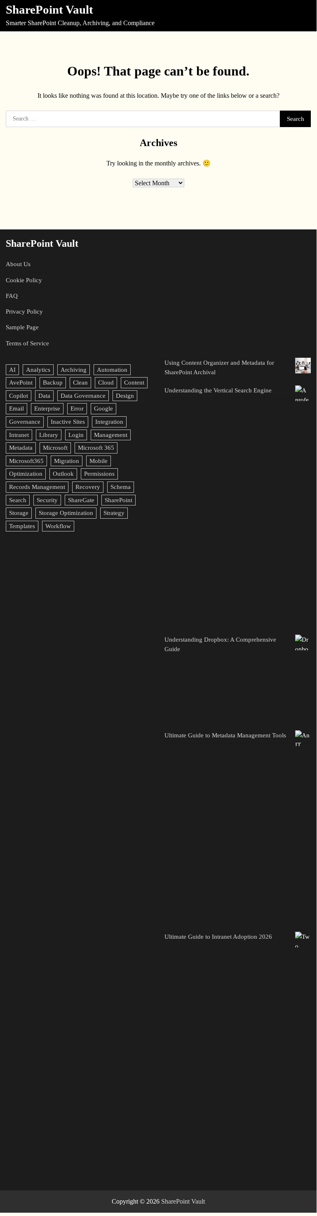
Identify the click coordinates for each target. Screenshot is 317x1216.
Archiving (74, 369)
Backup (53, 382)
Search (17, 499)
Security (47, 499)
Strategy (113, 512)
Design (125, 395)
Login (76, 434)
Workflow (58, 525)
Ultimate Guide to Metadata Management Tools (225, 735)
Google (103, 408)
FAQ (12, 295)
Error (77, 408)
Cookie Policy (24, 279)
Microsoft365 (26, 460)
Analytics (38, 369)
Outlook (63, 473)
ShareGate (81, 499)
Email (16, 408)
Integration (109, 421)
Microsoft (55, 447)
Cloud (106, 382)
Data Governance (83, 395)
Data (44, 395)
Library (48, 434)
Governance (24, 421)
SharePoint (118, 499)
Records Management (37, 486)
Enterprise (47, 408)
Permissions (99, 473)
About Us (18, 263)
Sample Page (22, 327)
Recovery (87, 486)
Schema (120, 486)
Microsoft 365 (96, 447)
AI (12, 369)
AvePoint (21, 382)
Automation (112, 369)
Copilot (18, 395)
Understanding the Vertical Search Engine (218, 390)
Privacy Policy (24, 311)
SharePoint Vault (49, 9)
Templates (22, 525)
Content (134, 382)
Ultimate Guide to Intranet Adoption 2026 (218, 936)
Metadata (21, 447)
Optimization (25, 473)
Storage (18, 512)
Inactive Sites (68, 421)
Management (110, 434)
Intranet (19, 434)
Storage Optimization (66, 512)
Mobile (98, 460)
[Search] (303, 15)
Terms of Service (27, 343)
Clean (80, 382)
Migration (66, 460)
